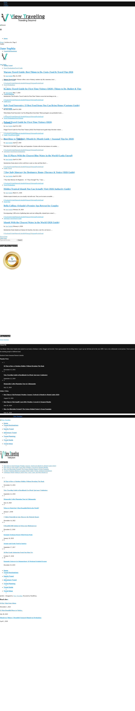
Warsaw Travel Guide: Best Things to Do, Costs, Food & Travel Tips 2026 (38, 72)
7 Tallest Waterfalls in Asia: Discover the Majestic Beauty (21, 517)
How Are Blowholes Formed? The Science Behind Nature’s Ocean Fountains (27, 409)
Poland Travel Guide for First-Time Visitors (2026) (28, 122)
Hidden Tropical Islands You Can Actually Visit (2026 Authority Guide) (37, 189)
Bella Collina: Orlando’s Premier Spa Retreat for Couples (31, 205)
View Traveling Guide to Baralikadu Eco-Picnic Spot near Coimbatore (25, 375)
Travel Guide (8, 440)
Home (5, 2)
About (5, 4)
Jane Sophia (3, 64)
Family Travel (8, 65)
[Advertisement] (55, 289)
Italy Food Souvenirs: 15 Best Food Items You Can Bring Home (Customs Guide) (42, 105)
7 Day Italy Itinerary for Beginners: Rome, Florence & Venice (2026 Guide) (39, 172)
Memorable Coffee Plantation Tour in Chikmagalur (20, 384)
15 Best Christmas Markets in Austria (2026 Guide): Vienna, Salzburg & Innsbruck (28, 471)
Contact (6, 5)
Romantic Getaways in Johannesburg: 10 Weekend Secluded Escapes (25, 561)
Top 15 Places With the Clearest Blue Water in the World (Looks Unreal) (38, 155)
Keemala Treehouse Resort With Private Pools (18, 535)
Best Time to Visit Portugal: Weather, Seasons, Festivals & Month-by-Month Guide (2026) (31, 394)
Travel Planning (9, 94)
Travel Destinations (10, 51)
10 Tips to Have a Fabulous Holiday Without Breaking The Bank (24, 366)
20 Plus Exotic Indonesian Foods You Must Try (18, 552)
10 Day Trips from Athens (8, 603)
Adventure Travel (10, 433)
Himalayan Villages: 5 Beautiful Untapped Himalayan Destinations (20, 617)
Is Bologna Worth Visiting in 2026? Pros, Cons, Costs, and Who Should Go (26, 472)
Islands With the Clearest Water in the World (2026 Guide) (31, 222)
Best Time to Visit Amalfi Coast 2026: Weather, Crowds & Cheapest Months (27, 402)
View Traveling (17, 416)
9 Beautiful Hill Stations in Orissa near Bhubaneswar (20, 526)
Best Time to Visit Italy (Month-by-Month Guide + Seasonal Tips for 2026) (39, 139)
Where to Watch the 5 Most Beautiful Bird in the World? (21, 508)
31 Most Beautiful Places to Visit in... (11, 610)
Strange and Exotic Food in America (15, 543)
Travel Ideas (8, 444)
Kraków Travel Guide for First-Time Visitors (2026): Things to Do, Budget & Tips (42, 89)
